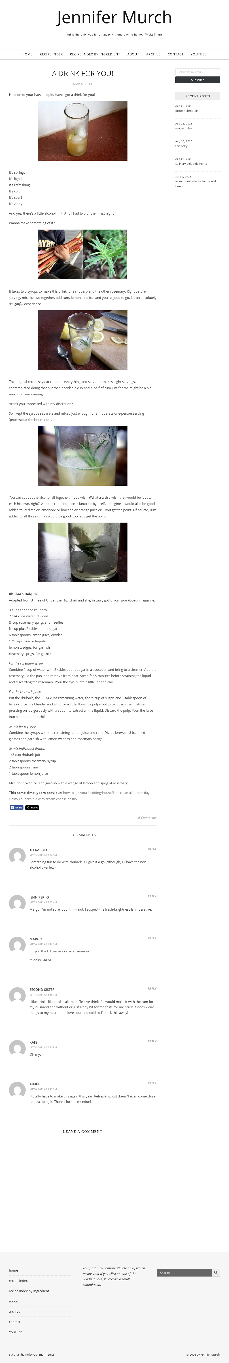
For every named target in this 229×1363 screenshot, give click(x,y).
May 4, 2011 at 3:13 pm (43, 1047)
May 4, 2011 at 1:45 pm (43, 1089)
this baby (181, 146)
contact (176, 54)
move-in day (183, 128)
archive (153, 54)
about (133, 54)
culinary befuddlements (191, 164)
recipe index (51, 54)
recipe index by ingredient (95, 54)
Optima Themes (44, 1354)
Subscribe (197, 80)
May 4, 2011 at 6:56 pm (43, 994)
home (27, 54)
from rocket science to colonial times (195, 183)
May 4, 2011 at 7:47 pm (43, 944)
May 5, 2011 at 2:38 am (43, 902)
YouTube (199, 54)
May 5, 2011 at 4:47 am (43, 855)
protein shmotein (187, 111)
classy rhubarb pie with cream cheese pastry (43, 799)
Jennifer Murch (114, 16)
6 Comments (147, 817)
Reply (152, 849)
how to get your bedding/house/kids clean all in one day (106, 792)
